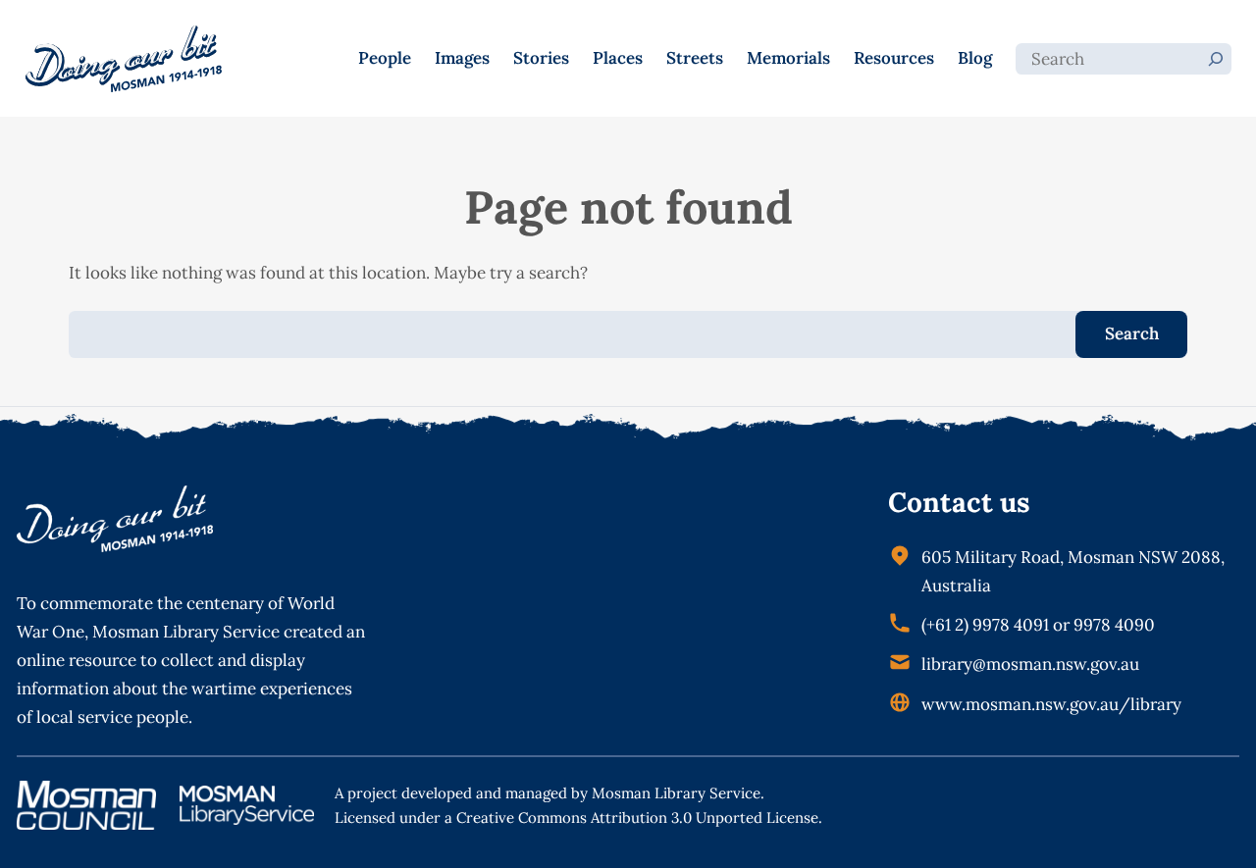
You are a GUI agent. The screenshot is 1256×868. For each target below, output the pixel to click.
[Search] (1216, 59)
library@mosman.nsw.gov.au (1030, 664)
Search (1132, 333)
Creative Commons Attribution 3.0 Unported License (637, 817)
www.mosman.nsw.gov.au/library (1051, 704)
